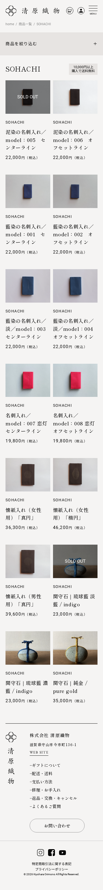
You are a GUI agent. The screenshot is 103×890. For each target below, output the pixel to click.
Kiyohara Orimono (44, 874)
